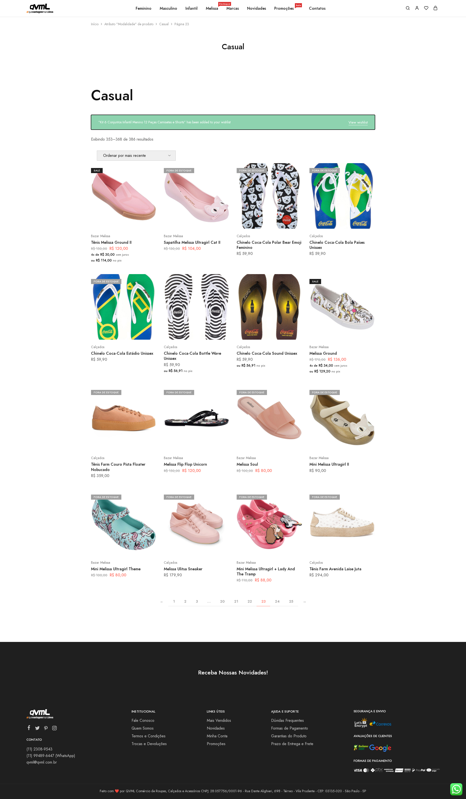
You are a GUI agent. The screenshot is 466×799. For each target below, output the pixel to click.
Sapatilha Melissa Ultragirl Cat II (192, 242)
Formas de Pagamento (289, 728)
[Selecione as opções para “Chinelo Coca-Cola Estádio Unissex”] (111, 332)
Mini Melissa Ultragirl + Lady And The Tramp (266, 571)
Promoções (287, 8)
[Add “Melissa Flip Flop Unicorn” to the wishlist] (209, 443)
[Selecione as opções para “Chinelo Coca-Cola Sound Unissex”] (256, 332)
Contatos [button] (317, 8)
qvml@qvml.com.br (41, 762)
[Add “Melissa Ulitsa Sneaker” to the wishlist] (209, 548)
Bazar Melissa (100, 236)
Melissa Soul (247, 464)
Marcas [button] (232, 8)
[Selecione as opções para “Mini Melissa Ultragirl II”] (329, 443)
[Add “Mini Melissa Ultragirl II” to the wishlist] (354, 443)
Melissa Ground (323, 353)
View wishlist (358, 122)
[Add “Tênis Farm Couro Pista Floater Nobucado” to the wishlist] (136, 443)
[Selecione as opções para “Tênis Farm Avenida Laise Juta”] (329, 548)
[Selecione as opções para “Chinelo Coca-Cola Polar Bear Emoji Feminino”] (256, 221)
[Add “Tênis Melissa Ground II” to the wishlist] (136, 221)
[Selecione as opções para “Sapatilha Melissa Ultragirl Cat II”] (184, 221)
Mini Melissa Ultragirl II (329, 464)
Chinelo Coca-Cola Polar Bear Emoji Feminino (269, 245)
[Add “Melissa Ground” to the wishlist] (354, 332)
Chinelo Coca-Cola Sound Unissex (267, 353)
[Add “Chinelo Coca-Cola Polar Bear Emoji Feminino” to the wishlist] (281, 221)
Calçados (243, 236)
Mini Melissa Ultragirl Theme (116, 569)
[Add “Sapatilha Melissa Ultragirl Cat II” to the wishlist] (209, 221)
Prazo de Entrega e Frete (292, 744)
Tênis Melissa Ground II (111, 242)
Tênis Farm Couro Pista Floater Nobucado (118, 467)
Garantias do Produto (289, 736)
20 (222, 601)
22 (250, 601)
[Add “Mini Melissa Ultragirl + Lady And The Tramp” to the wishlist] (281, 548)
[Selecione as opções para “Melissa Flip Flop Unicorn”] (184, 443)
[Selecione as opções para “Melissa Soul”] (256, 443)
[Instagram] (54, 729)
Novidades (256, 8)
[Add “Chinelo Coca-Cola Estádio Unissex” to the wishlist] (136, 332)
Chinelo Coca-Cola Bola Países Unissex (337, 245)
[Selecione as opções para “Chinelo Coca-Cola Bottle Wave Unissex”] (184, 332)
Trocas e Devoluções (149, 744)
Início (95, 24)
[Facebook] (29, 728)
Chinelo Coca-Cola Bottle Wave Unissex (192, 356)
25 (291, 601)
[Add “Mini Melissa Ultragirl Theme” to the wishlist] (136, 548)
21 (236, 601)
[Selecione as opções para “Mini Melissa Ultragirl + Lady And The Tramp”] (256, 548)
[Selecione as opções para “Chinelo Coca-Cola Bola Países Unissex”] (329, 221)
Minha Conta (217, 736)
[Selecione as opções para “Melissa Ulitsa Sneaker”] (184, 548)
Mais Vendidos (219, 720)
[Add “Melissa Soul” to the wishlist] (281, 443)
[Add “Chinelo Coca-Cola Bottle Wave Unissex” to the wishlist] (209, 332)
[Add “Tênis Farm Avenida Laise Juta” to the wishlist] (354, 548)
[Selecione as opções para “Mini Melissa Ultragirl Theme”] (111, 548)
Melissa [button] (212, 8)
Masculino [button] (168, 8)
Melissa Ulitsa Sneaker (183, 569)
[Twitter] (37, 729)
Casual (164, 24)
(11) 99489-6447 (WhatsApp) (50, 755)
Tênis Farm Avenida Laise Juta (335, 569)
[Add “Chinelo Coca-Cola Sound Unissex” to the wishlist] (281, 332)
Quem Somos (143, 728)
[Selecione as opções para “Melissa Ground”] (329, 332)
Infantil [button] (191, 8)
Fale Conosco (143, 720)
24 (277, 601)
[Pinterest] (46, 729)
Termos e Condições (149, 736)
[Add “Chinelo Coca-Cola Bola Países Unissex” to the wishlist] (354, 221)
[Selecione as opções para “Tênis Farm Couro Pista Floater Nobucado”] (111, 443)
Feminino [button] (143, 8)
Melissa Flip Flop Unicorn (185, 464)
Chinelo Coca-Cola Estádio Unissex (122, 353)
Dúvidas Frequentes (287, 720)
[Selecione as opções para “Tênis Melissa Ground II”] (111, 221)
